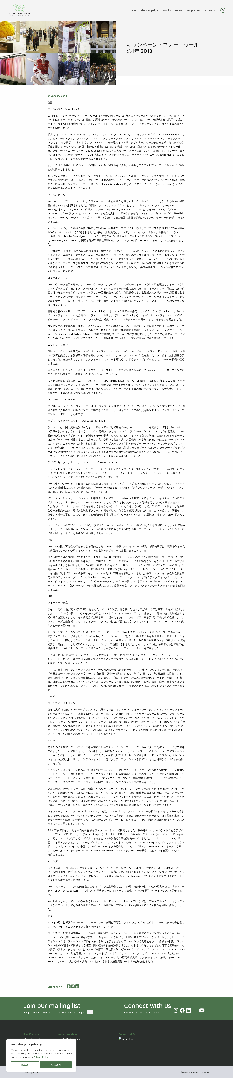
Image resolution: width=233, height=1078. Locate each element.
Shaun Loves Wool (34, 1039)
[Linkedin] (188, 1010)
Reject (24, 1064)
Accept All (56, 1064)
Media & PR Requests (67, 1039)
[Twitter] (194, 1010)
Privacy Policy (41, 1057)
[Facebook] (182, 1010)
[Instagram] (176, 1010)
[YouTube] (202, 1010)
